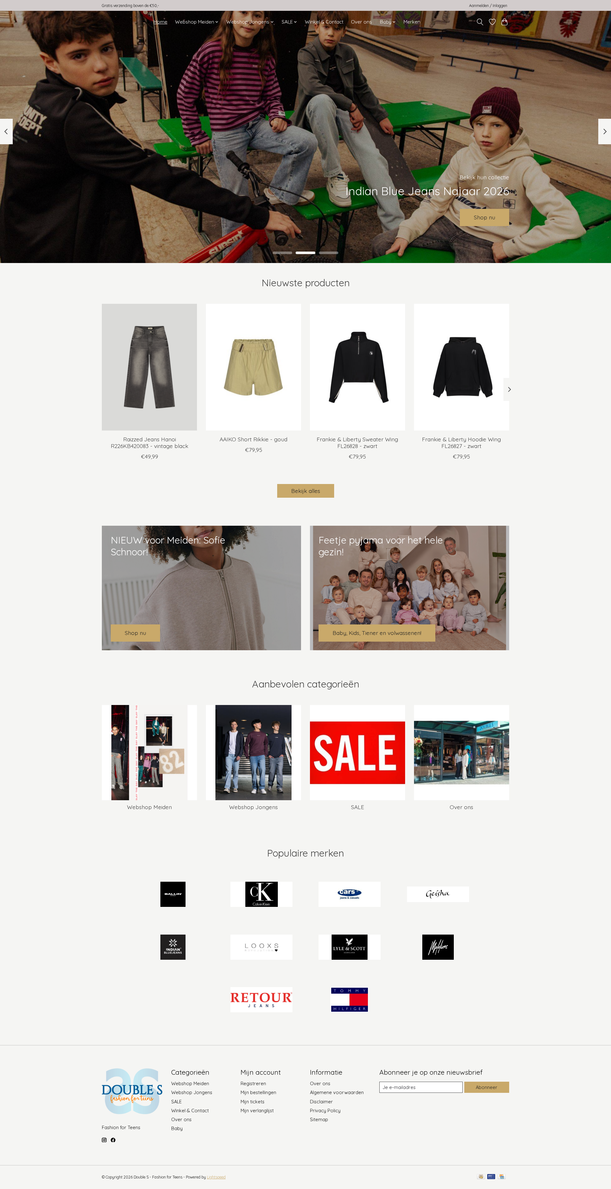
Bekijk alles (305, 490)
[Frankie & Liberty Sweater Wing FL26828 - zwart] (357, 367)
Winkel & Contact (324, 22)
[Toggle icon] (480, 22)
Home (160, 22)
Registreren (253, 1083)
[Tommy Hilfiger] (350, 1000)
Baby (177, 1128)
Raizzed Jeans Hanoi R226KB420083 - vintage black (149, 442)
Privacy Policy (325, 1110)
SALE (357, 806)
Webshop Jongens (253, 806)
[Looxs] (261, 948)
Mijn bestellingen (258, 1092)
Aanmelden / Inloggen (488, 5)
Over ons (361, 22)
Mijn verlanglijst (257, 1110)
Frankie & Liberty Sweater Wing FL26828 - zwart (357, 442)
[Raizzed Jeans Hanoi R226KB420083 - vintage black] (149, 367)
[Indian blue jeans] (173, 948)
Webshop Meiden (149, 806)
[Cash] (481, 1177)
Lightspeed (216, 1177)
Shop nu (484, 217)
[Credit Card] (502, 1177)
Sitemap (319, 1119)
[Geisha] (438, 895)
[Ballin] (173, 895)
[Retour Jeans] (261, 1000)
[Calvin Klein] (261, 895)
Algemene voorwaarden (337, 1092)
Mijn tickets (252, 1102)
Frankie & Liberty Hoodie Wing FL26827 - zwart (461, 442)
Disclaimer (321, 1102)
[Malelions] (438, 948)
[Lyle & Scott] (350, 948)
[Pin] (491, 1177)
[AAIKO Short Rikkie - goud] (253, 367)
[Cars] (350, 895)
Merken (412, 22)
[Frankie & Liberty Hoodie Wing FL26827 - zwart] (461, 367)
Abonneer (486, 1087)
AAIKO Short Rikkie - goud (253, 438)
